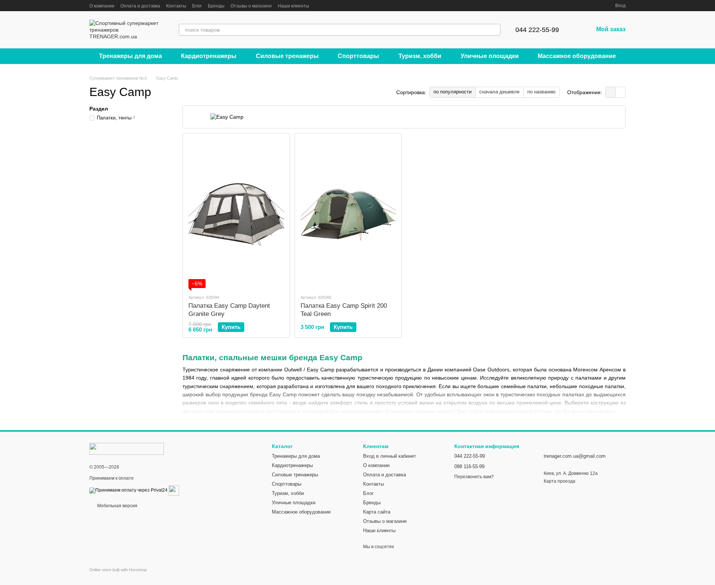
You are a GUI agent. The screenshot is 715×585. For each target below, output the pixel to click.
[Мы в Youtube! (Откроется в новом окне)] (337, 6)
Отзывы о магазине (251, 6)
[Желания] (596, 6)
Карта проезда (559, 481)
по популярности (452, 92)
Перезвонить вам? (474, 476)
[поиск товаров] (494, 30)
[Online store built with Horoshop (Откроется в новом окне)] (118, 576)
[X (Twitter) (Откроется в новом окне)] (328, 6)
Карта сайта (376, 512)
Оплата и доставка (140, 6)
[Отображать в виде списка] (620, 92)
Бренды (216, 6)
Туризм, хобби (419, 56)
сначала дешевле (499, 92)
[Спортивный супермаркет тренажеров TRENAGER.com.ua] (126, 448)
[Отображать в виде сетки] (611, 92)
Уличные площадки (490, 56)
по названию (541, 92)
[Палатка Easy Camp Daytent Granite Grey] (236, 213)
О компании (101, 6)
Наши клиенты (293, 6)
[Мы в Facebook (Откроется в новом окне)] (319, 6)
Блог (197, 6)
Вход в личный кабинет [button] (389, 456)
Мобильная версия (116, 505)
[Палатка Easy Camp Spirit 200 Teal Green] (348, 213)
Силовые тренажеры (287, 56)
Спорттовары (358, 56)
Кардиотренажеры (208, 56)
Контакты (176, 6)
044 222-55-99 (537, 29)
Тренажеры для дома (130, 56)
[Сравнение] (582, 6)
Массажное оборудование (577, 56)
